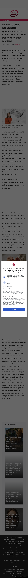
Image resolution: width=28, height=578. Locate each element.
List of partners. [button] (9, 296)
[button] (14, 286)
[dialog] (14, 289)
